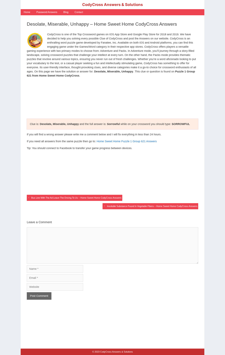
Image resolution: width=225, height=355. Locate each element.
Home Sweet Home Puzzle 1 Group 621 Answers (127, 141)
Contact (79, 12)
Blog (65, 12)
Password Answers (46, 12)
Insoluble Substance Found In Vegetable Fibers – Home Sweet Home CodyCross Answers (152, 206)
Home (27, 12)
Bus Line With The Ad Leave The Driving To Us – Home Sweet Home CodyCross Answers (76, 197)
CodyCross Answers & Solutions (112, 4)
